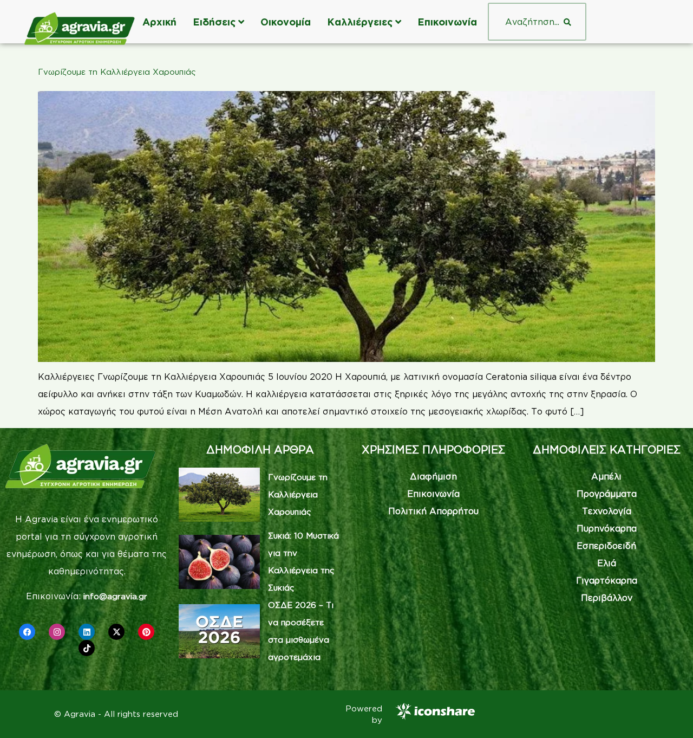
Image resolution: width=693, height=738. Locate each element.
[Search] (567, 22)
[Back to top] (668, 713)
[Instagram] (57, 632)
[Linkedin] (87, 632)
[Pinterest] (146, 632)
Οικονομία (285, 21)
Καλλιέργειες (360, 21)
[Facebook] (27, 632)
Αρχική (159, 21)
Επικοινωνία (447, 21)
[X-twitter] (116, 632)
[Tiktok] (87, 648)
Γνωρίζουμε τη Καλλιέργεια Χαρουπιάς (117, 71)
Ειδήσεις (214, 21)
